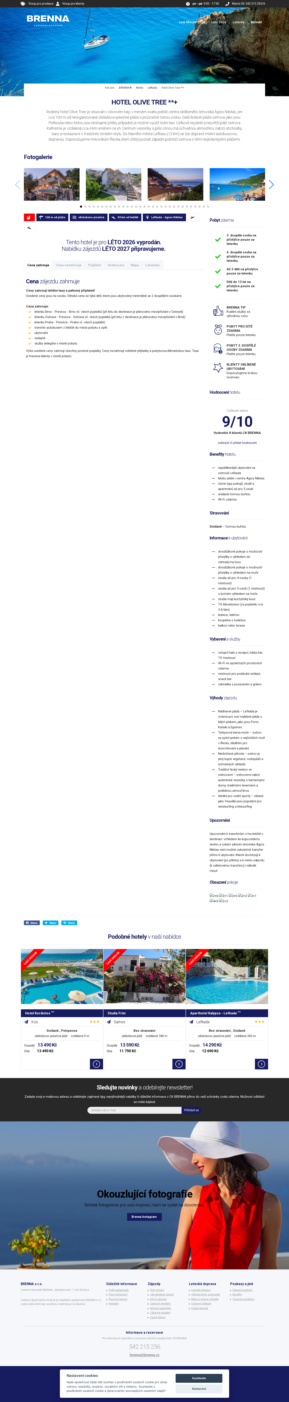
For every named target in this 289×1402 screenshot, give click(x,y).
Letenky (238, 22)
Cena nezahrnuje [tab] (69, 265)
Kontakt (256, 22)
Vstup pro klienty (73, 3)
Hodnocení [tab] (116, 265)
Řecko (139, 87)
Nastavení (199, 1388)
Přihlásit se (191, 1110)
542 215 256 (144, 1347)
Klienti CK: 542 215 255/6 (248, 3)
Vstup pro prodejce (41, 3)
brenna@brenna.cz (144, 1355)
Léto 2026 (218, 22)
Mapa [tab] (135, 265)
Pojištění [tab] (94, 265)
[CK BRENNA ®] (48, 12)
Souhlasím (199, 1378)
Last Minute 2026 (192, 22)
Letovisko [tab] (152, 265)
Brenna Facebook (144, 1216)
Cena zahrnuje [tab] (38, 265)
